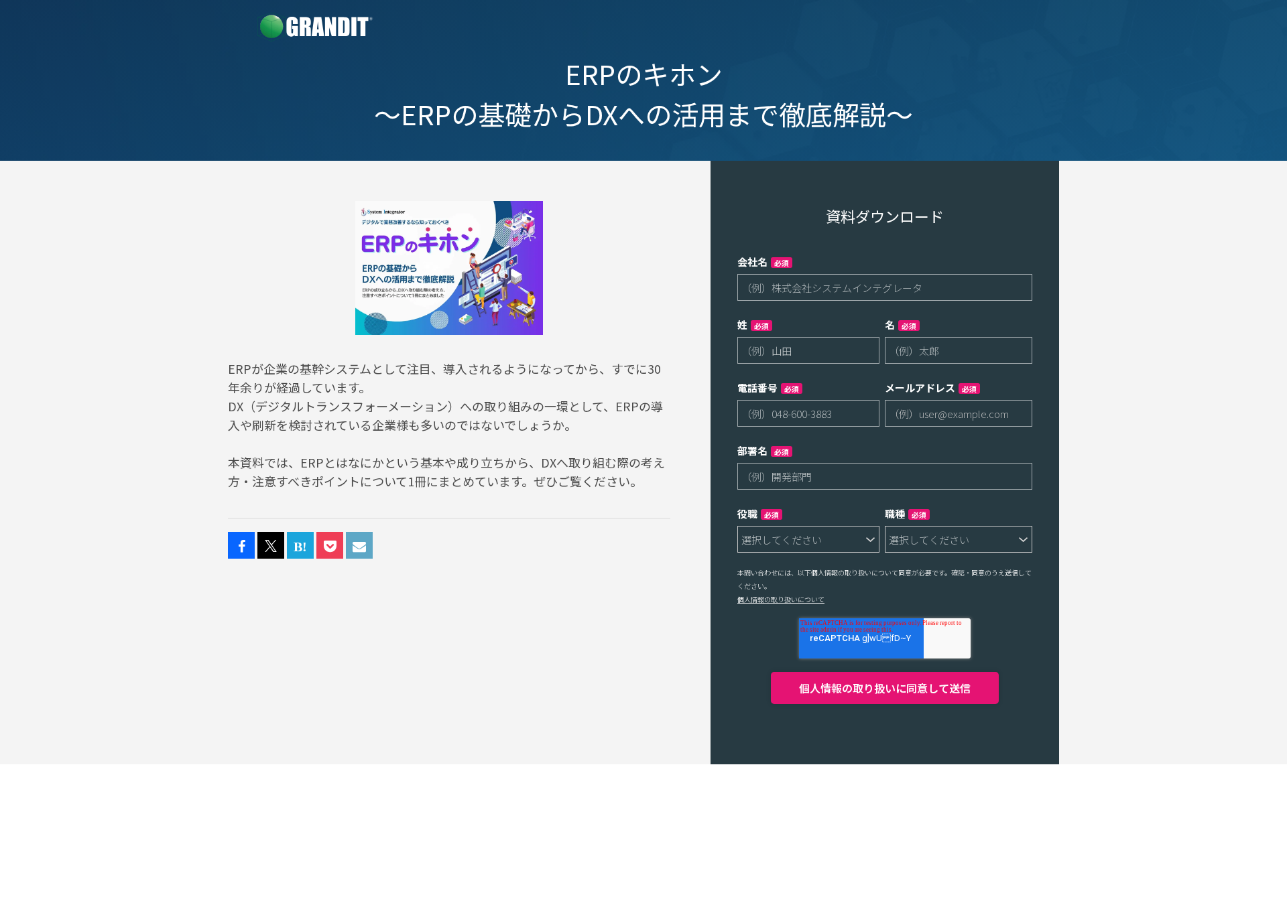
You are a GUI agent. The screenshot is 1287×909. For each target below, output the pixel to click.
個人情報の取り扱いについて (780, 599)
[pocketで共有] (329, 546)
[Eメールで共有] (359, 546)
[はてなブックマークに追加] (300, 546)
